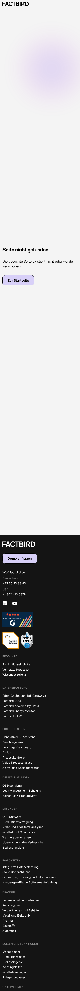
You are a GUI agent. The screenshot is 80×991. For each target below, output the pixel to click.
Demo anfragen (20, 558)
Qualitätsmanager (14, 972)
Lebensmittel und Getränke (20, 900)
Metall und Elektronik (16, 915)
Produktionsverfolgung (17, 822)
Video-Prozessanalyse (17, 762)
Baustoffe (8, 925)
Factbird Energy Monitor (18, 711)
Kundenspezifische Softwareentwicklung (29, 882)
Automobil (9, 930)
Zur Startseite (18, 280)
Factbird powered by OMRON (22, 706)
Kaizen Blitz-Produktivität (19, 795)
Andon (6, 752)
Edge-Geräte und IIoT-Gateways (24, 695)
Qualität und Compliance (18, 832)
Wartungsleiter (12, 967)
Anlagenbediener (13, 977)
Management (11, 951)
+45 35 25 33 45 (14, 583)
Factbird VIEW (12, 716)
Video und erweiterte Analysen (22, 827)
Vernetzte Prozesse (15, 669)
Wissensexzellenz (14, 674)
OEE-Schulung (12, 785)
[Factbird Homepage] (15, 4)
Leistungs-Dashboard (16, 747)
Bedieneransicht (13, 847)
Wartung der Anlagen (16, 837)
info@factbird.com (14, 572)
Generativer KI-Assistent (18, 737)
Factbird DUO (11, 700)
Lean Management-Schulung (21, 790)
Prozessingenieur (13, 962)
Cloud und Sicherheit (16, 872)
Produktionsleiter (13, 956)
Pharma (7, 920)
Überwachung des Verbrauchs (22, 842)
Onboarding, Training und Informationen (29, 877)
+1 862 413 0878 (14, 594)
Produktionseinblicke (16, 664)
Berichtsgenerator (14, 742)
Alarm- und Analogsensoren (20, 767)
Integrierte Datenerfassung (20, 867)
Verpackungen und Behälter (21, 910)
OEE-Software (11, 817)
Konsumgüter (11, 905)
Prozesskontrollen (14, 757)
